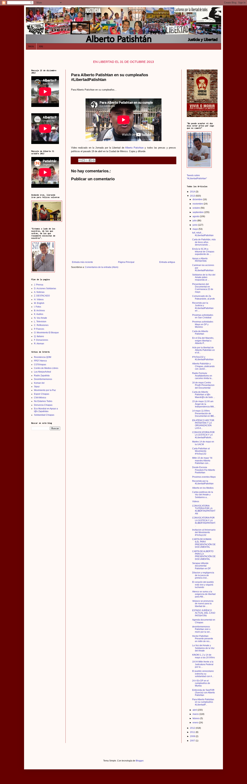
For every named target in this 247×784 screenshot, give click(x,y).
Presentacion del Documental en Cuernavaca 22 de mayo (202, 288)
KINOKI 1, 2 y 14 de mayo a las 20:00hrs (203, 656)
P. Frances (39, 329)
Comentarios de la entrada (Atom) (101, 267)
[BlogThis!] (83, 160)
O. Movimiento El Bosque (46, 332)
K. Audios (38, 314)
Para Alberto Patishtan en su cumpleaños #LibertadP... (203, 702)
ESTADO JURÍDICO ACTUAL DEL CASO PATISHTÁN (203, 613)
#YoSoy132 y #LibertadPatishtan (203, 358)
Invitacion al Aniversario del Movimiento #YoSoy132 (204, 532)
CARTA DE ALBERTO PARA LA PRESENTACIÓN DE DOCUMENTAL (204, 555)
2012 (193, 728)
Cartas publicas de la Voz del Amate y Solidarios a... (202, 495)
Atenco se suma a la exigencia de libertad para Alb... (204, 594)
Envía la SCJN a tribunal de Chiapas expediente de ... (203, 251)
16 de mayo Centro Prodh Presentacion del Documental (203, 385)
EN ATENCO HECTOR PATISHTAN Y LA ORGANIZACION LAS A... (203, 424)
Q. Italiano (39, 336)
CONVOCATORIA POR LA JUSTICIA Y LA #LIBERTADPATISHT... (204, 521)
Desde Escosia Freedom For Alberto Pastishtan (203, 470)
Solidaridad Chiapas (44, 415)
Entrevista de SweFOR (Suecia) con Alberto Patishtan (203, 693)
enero (196, 722)
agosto (196, 216)
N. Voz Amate (40, 318)
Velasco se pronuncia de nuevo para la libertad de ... (202, 604)
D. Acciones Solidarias (45, 288)
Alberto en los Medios (203, 488)
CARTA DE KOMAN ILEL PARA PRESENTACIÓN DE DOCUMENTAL (204, 543)
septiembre (198, 212)
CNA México (40, 397)
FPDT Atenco (40, 360)
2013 (193, 196)
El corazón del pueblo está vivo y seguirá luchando (203, 585)
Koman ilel (39, 383)
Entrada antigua (167, 262)
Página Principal (126, 262)
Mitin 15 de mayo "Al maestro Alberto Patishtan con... (202, 460)
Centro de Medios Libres (46, 368)
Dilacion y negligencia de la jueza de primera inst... (203, 575)
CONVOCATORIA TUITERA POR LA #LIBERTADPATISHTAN (203, 510)
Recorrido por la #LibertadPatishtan (203, 482)
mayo (196, 229)
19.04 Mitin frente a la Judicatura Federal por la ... (202, 664)
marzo (196, 714)
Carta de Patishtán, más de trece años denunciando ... (204, 242)
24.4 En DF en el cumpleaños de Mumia (201, 683)
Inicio (31, 46)
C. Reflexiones (41, 325)
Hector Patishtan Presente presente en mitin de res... (202, 639)
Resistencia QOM (42, 357)
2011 (193, 732)
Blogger (139, 760)
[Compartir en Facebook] (90, 160)
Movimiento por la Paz (45, 390)
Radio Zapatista (42, 375)
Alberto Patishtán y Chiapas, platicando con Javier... (203, 366)
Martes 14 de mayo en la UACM (203, 442)
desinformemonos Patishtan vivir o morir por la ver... (201, 629)
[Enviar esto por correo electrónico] (80, 160)
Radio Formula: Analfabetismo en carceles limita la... (202, 376)
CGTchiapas (40, 364)
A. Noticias (39, 292)
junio (195, 225)
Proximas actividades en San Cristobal (202, 316)
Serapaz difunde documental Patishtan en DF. (201, 566)
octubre (197, 208)
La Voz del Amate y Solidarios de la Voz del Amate (203, 648)
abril (195, 710)
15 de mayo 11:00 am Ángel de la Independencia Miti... (203, 404)
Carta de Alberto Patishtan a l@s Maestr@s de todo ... (203, 395)
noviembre (198, 204)
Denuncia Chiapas (43, 405)
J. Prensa (38, 284)
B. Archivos (39, 310)
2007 (193, 740)
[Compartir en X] (87, 160)
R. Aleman (39, 343)
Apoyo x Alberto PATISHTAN (200, 259)
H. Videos (39, 299)
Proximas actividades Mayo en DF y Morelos (202, 324)
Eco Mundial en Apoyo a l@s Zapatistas (46, 409)
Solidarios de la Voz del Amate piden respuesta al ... (203, 277)
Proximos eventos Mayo (204, 477)
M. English (39, 303)
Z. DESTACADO (42, 295)
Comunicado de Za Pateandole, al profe (203, 297)
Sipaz (37, 386)
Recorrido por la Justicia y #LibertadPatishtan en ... (203, 307)
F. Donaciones (41, 340)
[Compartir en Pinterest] (93, 160)
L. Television (40, 321)
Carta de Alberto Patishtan (200, 332)
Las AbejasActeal (42, 372)
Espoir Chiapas (41, 394)
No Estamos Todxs (43, 401)
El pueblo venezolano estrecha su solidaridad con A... (203, 674)
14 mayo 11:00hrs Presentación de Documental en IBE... (204, 413)
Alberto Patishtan (134, 147)
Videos (195, 501)
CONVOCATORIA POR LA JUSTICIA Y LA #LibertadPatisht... (203, 435)
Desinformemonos (43, 379)
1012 (41, 46)
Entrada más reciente (82, 262)
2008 (193, 736)
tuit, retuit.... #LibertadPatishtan (203, 233)
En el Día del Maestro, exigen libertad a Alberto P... (203, 340)
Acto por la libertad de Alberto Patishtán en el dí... (203, 350)
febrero (196, 718)
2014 (193, 191)
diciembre (198, 199)
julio (195, 220)
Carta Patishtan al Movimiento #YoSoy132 (201, 451)
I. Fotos (37, 306)
